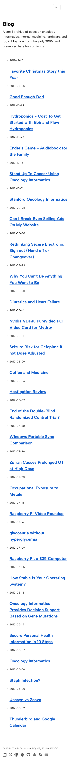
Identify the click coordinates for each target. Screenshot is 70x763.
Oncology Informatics (30, 661)
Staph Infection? (25, 680)
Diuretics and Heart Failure (35, 301)
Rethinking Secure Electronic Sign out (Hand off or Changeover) (37, 250)
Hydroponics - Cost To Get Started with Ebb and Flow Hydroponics (35, 122)
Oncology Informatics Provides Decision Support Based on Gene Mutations (35, 609)
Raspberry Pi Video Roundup (37, 513)
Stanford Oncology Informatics (38, 199)
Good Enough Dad (27, 96)
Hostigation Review (28, 391)
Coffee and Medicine (29, 372)
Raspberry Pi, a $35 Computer (38, 558)
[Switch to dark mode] (56, 7)
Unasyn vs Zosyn (25, 699)
